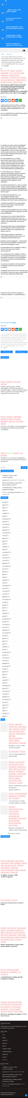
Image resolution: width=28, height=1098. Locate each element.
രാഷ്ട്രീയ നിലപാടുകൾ (6, 82)
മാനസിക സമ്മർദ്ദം (13, 825)
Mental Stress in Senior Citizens (15, 809)
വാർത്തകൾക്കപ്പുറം (7, 1051)
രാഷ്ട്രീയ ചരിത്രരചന (21, 80)
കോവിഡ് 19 (16, 453)
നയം (22, 453)
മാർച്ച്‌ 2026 (5, 516)
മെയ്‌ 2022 (4, 644)
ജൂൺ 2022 (5, 641)
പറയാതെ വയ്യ (4, 77)
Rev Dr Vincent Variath (13, 751)
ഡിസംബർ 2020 (6, 691)
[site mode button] (23, 50)
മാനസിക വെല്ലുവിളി (14, 820)
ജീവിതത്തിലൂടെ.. (13, 773)
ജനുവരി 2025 (5, 555)
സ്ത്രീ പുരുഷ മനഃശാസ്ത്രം (18, 731)
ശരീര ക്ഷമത (16, 729)
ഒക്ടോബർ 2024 (6, 563)
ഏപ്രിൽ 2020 (5, 713)
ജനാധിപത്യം (17, 419)
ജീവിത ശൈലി (20, 771)
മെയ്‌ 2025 (4, 543)
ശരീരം (10, 729)
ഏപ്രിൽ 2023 (5, 613)
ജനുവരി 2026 (5, 521)
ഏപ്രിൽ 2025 (5, 546)
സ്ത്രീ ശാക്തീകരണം (20, 733)
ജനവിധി (11, 419)
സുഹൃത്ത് (19, 783)
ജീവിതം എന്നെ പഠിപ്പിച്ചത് (19, 769)
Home (3, 1034)
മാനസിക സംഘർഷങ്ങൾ (15, 823)
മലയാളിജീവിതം (21, 796)
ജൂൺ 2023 (5, 607)
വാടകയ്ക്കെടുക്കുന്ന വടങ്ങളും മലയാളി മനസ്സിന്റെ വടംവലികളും (11, 488)
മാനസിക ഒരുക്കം (13, 818)
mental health (12, 807)
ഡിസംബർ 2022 (6, 624)
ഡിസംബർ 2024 (6, 557)
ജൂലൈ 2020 (5, 705)
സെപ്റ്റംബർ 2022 (6, 632)
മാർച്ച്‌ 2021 (5, 682)
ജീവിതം (10, 769)
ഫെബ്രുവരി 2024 (6, 585)
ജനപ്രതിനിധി (4, 419)
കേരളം (4, 1037)
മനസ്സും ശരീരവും (22, 726)
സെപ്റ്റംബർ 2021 (6, 666)
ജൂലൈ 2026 (5, 505)
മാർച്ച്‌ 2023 (5, 616)
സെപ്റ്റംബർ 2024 (6, 566)
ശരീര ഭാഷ (22, 729)
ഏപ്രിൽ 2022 (5, 646)
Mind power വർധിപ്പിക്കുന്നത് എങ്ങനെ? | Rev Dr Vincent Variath (13, 493)
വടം (10, 798)
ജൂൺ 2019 (5, 716)
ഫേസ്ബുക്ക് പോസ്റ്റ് (14, 77)
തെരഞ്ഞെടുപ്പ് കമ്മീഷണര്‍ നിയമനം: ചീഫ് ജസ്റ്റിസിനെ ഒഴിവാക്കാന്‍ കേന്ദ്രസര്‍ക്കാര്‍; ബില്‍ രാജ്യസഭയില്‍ (22, 352)
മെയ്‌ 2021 (4, 677)
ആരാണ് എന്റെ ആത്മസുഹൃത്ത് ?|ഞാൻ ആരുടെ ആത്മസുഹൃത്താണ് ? (12, 483)
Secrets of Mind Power (14, 814)
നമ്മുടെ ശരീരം (18, 724)
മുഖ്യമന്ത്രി (3, 455)
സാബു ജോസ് (12, 783)
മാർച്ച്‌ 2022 (5, 649)
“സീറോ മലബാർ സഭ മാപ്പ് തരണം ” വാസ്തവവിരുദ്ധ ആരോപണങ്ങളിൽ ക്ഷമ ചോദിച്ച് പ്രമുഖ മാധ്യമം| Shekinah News (8, 352)
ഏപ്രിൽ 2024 (5, 580)
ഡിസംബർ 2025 (6, 524)
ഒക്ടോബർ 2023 (6, 596)
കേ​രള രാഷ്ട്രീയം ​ (5, 73)
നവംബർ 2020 (5, 694)
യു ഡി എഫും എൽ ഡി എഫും (8, 80)
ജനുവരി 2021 (5, 688)
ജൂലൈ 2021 (5, 671)
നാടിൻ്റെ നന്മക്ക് (6, 1048)
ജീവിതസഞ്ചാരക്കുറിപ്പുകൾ (15, 776)
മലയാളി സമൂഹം (13, 796)
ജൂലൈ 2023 (5, 605)
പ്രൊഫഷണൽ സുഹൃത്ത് (15, 780)
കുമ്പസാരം (22, 751)
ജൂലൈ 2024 (5, 571)
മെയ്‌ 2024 (4, 577)
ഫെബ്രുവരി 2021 (6, 685)
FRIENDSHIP (11, 762)
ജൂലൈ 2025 (5, 538)
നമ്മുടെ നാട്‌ (11, 421)
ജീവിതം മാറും (12, 771)
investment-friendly (13, 764)
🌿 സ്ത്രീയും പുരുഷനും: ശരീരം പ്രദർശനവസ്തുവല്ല (9, 476)
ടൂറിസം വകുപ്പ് (17, 381)
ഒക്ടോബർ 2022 (6, 630)
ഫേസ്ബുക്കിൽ (19, 421)
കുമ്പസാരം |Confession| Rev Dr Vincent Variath (13, 480)
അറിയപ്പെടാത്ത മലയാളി (20, 793)
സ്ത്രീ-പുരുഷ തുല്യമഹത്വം (15, 738)
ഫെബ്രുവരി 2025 (6, 552)
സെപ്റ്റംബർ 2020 (6, 699)
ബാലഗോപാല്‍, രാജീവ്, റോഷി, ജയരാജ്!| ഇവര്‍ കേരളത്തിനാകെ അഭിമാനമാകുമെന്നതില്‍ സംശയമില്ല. (14, 428)
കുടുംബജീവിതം (12, 767)
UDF (8, 70)
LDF (5, 70)
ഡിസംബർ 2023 (6, 591)
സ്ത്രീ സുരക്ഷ (12, 736)
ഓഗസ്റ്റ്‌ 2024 (5, 569)
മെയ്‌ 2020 (4, 710)
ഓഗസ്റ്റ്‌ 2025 (5, 535)
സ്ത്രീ (10, 731)
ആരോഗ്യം (9, 453)
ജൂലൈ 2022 (5, 638)
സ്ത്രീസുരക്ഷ (22, 743)
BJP (2, 70)
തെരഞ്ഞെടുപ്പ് (4, 75)
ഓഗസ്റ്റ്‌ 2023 (5, 602)
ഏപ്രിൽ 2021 (5, 680)
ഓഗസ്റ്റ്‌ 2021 (5, 669)
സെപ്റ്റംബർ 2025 (6, 532)
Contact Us (4, 1059)
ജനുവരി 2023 (5, 621)
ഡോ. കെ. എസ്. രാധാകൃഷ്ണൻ (17, 73)
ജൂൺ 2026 (5, 507)
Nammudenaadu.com (10, 1092)
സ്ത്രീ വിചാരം (12, 733)
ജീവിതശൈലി (4, 421)
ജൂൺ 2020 (5, 707)
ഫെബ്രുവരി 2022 (6, 652)
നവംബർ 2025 (5, 527)
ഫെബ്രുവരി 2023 (6, 619)
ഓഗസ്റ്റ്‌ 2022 (5, 635)
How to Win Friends (20, 762)
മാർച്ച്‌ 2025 (5, 549)
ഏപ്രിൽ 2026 (5, 513)
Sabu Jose (11, 724)
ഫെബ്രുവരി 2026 (6, 518)
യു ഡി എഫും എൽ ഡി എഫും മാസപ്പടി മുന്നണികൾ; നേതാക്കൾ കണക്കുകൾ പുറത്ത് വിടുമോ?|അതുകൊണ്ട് (14, 341)
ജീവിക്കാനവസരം (21, 767)
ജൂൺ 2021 (5, 674)
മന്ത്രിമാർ (3, 423)
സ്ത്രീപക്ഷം (16, 740)
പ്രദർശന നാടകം (13, 726)
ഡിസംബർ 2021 (6, 657)
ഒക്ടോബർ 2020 (6, 696)
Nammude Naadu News (9, 337)
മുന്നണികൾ (23, 77)
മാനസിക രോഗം (22, 818)
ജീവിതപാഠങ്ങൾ (21, 773)
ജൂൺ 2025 (5, 541)
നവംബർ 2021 (5, 660)
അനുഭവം (12, 70)
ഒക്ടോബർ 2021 (6, 663)
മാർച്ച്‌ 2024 (5, 582)
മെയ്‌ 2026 (4, 510)
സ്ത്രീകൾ (11, 740)
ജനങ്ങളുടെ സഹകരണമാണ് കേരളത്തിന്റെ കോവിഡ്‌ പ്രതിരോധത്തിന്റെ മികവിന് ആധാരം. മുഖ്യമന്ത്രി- (14, 459)
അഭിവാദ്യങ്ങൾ (17, 416)
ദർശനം (4, 1046)
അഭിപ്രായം (19, 70)
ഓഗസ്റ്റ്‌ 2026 (5, 502)
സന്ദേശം (4, 1057)
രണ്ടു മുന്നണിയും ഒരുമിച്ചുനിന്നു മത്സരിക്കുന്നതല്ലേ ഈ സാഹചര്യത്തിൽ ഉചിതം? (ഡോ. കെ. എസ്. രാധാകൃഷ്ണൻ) (13, 346)
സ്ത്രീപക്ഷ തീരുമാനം (13, 743)
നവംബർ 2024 (5, 560)
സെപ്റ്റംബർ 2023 (6, 599)
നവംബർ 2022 (5, 627)
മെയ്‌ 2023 (4, 610)
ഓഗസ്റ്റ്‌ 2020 (5, 702)
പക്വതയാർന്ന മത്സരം (14, 75)
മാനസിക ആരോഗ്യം (14, 816)
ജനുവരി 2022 (5, 655)
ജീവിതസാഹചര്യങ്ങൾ (14, 778)
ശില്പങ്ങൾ (3, 384)
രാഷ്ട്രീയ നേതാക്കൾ (17, 82)
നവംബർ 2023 (5, 594)
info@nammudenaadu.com (7, 1094)
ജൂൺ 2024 (5, 574)
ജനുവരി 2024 (5, 588)
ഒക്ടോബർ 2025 (6, 530)
